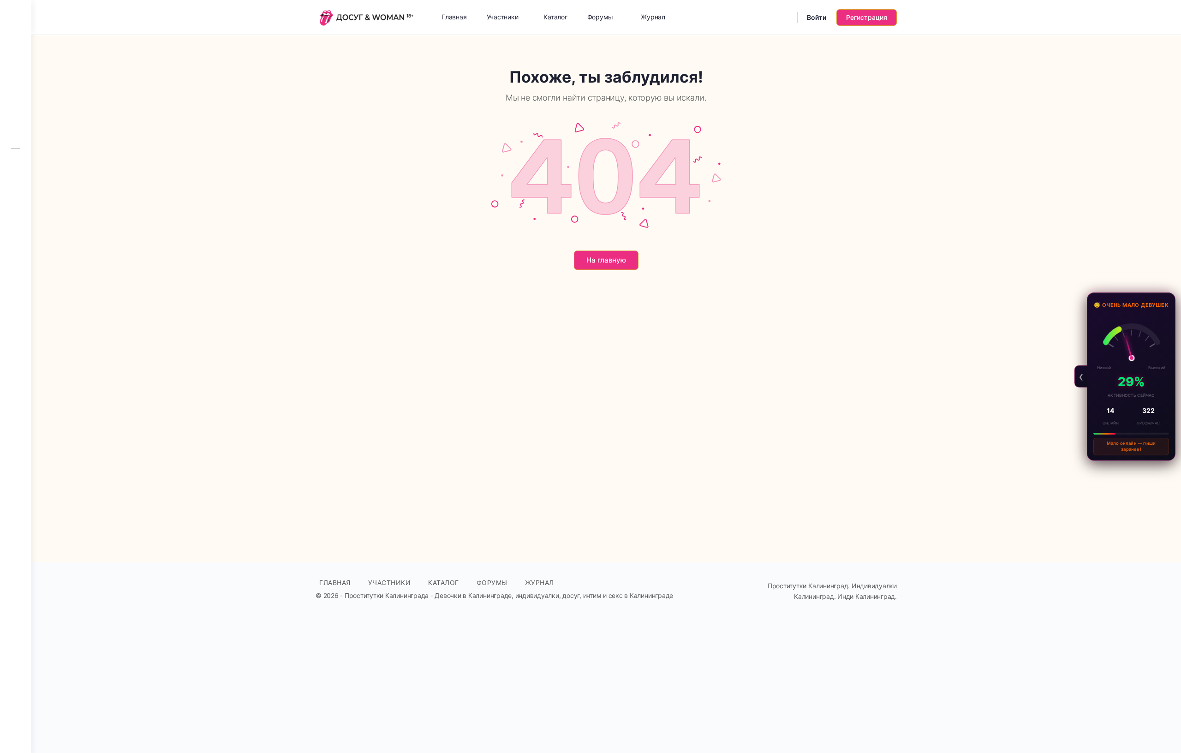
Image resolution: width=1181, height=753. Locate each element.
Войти (816, 17)
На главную (606, 260)
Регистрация (866, 17)
